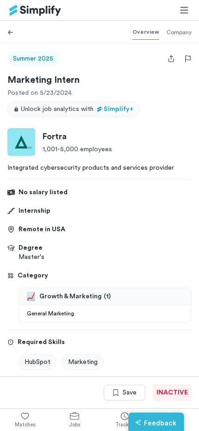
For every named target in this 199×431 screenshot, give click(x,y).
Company (179, 32)
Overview (145, 32)
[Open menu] (184, 10)
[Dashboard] (35, 10)
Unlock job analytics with (77, 109)
